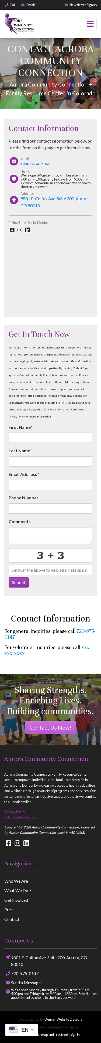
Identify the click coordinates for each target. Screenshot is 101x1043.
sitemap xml (45, 1034)
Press (9, 909)
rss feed (62, 1034)
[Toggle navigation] (90, 24)
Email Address (24, 474)
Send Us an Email (35, 163)
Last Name (20, 450)
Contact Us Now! (50, 727)
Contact (11, 919)
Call (13, 5)
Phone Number (24, 497)
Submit (18, 582)
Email (30, 5)
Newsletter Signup (83, 5)
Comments (20, 521)
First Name (20, 427)
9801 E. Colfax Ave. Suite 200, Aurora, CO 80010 (49, 961)
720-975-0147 (25, 973)
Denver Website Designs (63, 1019)
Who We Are (16, 880)
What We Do (16, 890)
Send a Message (26, 982)
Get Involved (16, 900)
